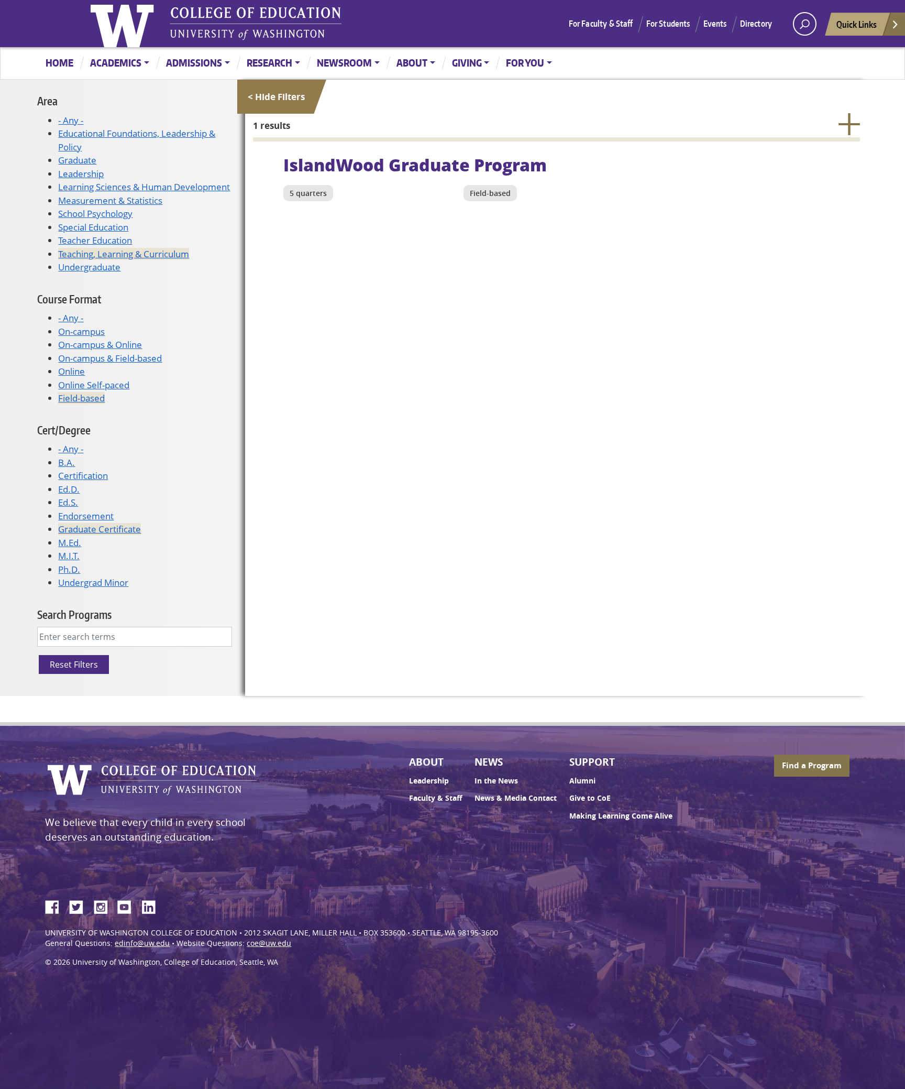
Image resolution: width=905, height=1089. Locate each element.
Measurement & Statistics (110, 200)
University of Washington (125, 23)
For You (525, 62)
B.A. (66, 462)
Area (47, 101)
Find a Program (812, 765)
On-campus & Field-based (110, 358)
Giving (467, 62)
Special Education (93, 227)
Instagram (104, 906)
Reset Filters (74, 664)
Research (269, 62)
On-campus (81, 331)
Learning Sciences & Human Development (144, 187)
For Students (668, 23)
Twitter (80, 906)
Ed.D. (69, 489)
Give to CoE (590, 798)
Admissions (194, 62)
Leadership (81, 174)
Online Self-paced (93, 385)
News (488, 762)
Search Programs (74, 614)
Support (592, 762)
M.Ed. (69, 543)
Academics (115, 62)
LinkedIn (152, 906)
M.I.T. (69, 556)
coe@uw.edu (269, 943)
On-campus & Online (100, 345)
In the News (496, 781)
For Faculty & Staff (601, 23)
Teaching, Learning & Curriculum (123, 254)
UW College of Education (255, 23)
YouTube (128, 906)
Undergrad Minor (93, 582)
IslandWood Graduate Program (415, 165)
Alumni (582, 781)
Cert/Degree (64, 430)
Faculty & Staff (435, 798)
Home (59, 62)
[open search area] (804, 24)
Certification (83, 476)
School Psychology (95, 214)
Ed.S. (68, 502)
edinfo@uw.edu (142, 943)
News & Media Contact (515, 798)
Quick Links (856, 24)
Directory (756, 23)
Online (71, 371)
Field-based (81, 398)
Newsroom (344, 62)
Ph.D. (69, 569)
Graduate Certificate (99, 529)
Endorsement (86, 516)
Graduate (77, 160)
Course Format (69, 299)
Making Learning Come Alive (620, 816)
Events (715, 23)
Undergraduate (89, 267)
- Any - (70, 120)
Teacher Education (95, 240)
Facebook (56, 906)
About (411, 62)
